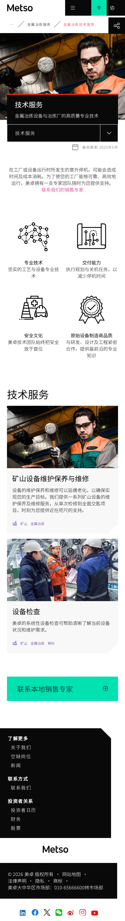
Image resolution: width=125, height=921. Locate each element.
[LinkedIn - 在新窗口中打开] (23, 912)
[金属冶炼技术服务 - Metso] (36, 8)
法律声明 (17, 880)
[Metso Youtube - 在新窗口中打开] (94, 912)
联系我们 (21, 787)
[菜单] (73, 8)
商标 (58, 880)
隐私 (39, 880)
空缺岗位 (21, 756)
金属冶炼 (15, 24)
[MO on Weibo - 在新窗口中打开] (70, 911)
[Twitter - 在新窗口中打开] (47, 911)
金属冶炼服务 (39, 24)
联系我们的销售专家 (62, 189)
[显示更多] (116, 25)
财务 (16, 818)
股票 (16, 827)
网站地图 (71, 874)
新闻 (16, 765)
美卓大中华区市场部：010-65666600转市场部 (55, 887)
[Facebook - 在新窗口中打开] (35, 911)
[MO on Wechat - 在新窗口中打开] (59, 911)
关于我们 (21, 747)
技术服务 (25, 132)
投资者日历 (23, 809)
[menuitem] (99, 8)
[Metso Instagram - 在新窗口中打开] (82, 911)
